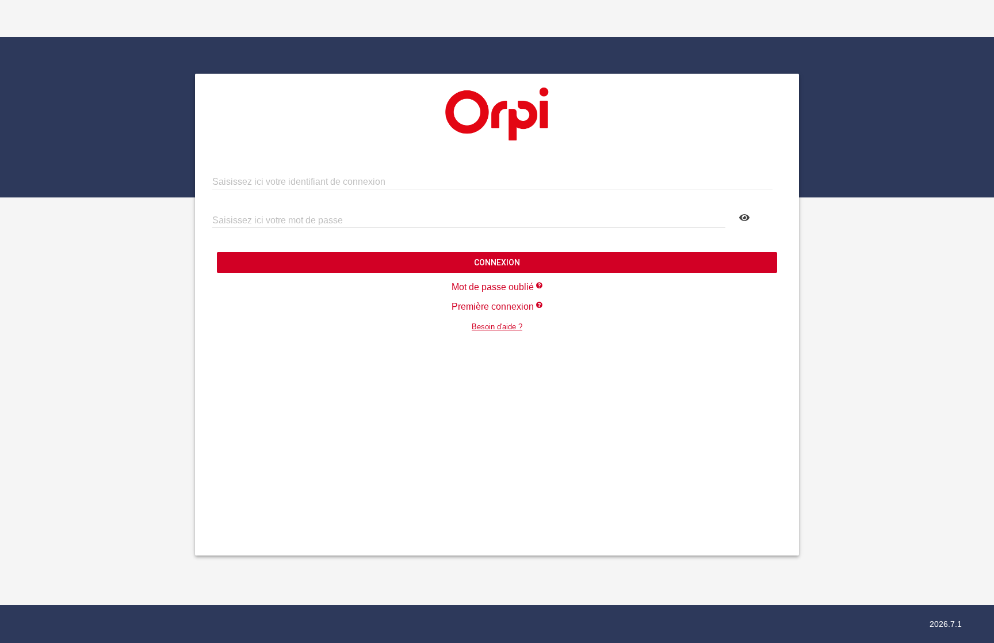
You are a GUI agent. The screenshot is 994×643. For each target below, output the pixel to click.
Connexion (497, 262)
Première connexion (494, 306)
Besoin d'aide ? (497, 326)
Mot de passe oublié (494, 287)
